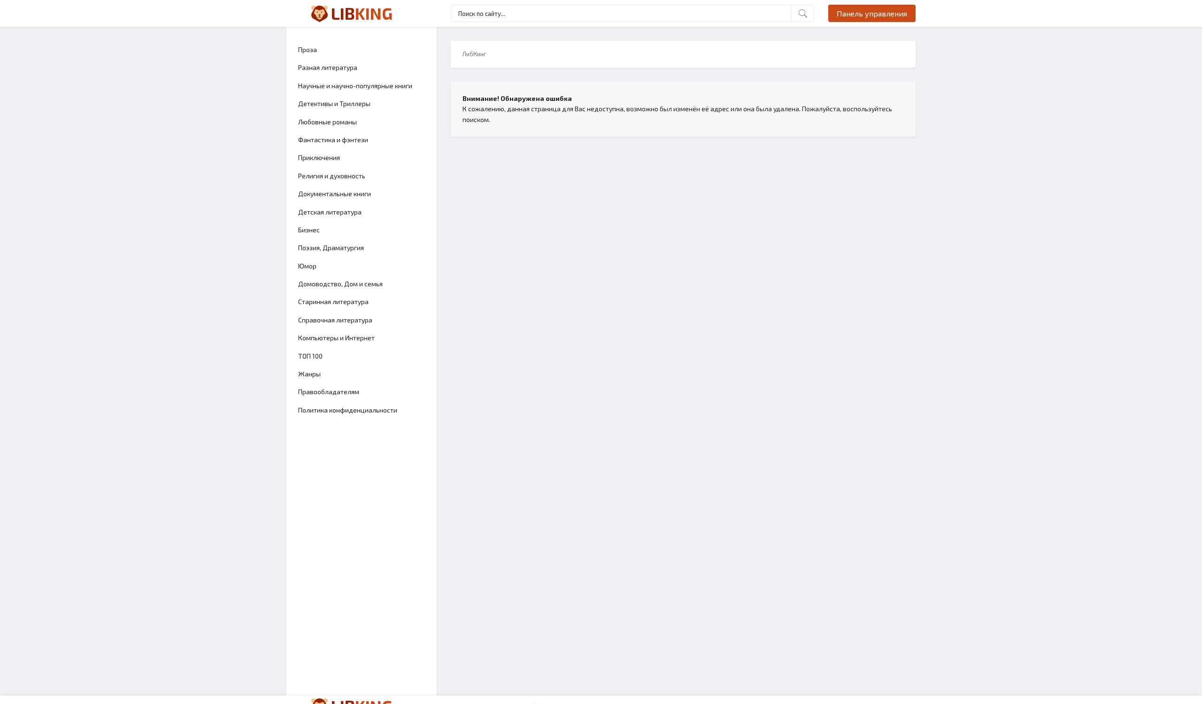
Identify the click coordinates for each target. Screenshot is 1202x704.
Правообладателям (328, 392)
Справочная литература (335, 320)
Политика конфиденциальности (347, 410)
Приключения (319, 157)
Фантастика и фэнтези (333, 140)
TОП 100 (310, 356)
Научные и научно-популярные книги (355, 86)
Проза (307, 50)
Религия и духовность (331, 176)
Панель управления (872, 13)
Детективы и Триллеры (334, 103)
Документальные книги (334, 194)
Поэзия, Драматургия (331, 248)
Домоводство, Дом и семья (340, 284)
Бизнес (309, 230)
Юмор (307, 266)
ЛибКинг (474, 54)
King (362, 13)
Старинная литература (333, 302)
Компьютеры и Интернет (336, 338)
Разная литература (327, 67)
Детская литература (330, 212)
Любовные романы (327, 122)
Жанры (309, 374)
